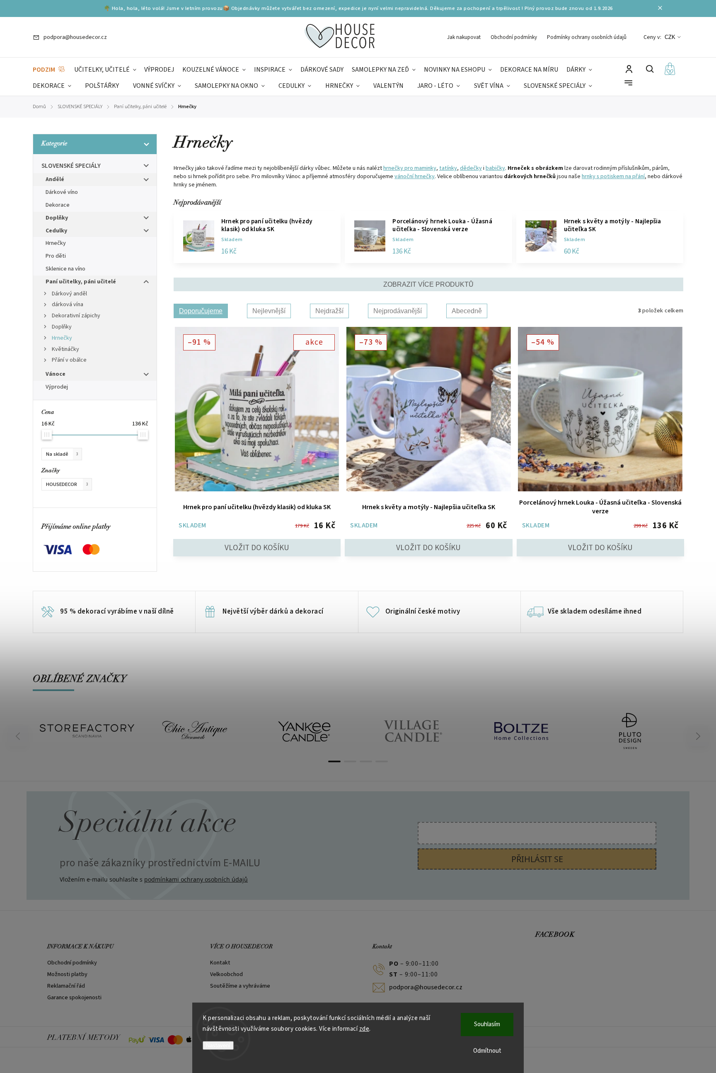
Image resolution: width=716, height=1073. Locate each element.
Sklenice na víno (65, 269)
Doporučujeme (201, 310)
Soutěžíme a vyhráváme (240, 986)
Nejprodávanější (397, 310)
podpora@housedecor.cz (425, 987)
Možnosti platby (67, 974)
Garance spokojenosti (74, 997)
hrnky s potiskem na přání (613, 176)
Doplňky (57, 218)
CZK (670, 37)
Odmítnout (487, 1050)
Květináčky (65, 349)
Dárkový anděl (69, 294)
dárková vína (67, 304)
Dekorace (58, 205)
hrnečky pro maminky (409, 168)
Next (698, 736)
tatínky (448, 168)
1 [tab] (334, 761)
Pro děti (56, 256)
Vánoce (55, 374)
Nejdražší (329, 310)
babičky (495, 168)
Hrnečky (56, 243)
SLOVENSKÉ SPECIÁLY (71, 165)
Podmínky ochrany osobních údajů (586, 37)
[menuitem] (49, 70)
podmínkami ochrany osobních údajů (196, 879)
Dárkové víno (62, 192)
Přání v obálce (69, 360)
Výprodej (57, 387)
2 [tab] (350, 761)
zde (364, 1029)
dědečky (471, 168)
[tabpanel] (87, 731)
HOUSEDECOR (67, 484)
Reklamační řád (66, 986)
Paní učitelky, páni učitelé (81, 282)
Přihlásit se (537, 859)
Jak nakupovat (464, 37)
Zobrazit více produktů (428, 284)
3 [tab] (366, 761)
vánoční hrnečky (414, 176)
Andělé (55, 179)
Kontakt (220, 963)
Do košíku (257, 547)
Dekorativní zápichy (76, 316)
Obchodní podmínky (514, 37)
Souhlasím (487, 1024)
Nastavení (218, 1045)
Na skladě (62, 454)
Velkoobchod (226, 974)
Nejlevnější (268, 310)
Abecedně (467, 310)
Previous (19, 736)
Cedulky (56, 231)
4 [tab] (381, 761)
